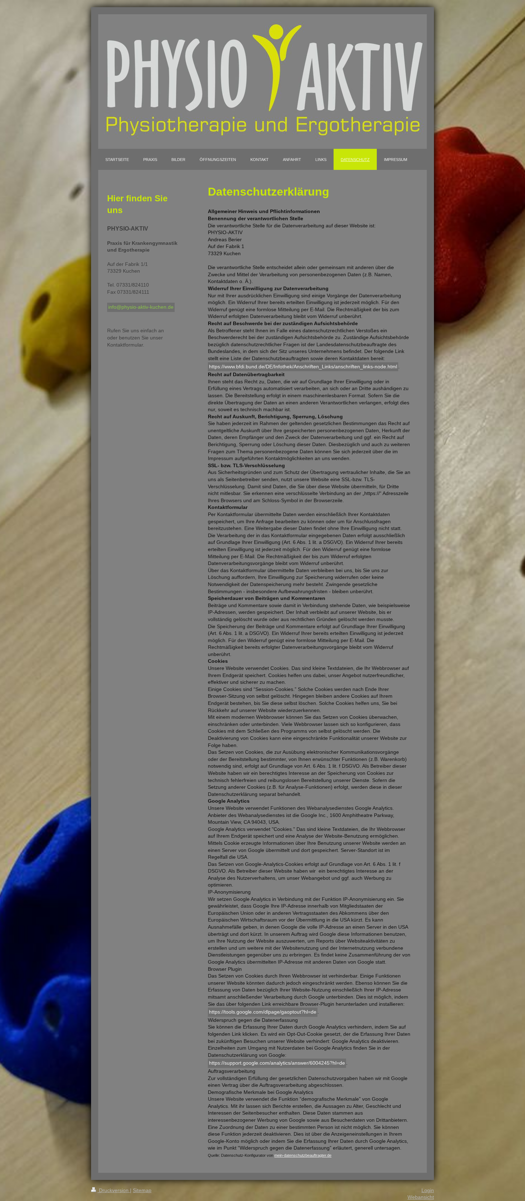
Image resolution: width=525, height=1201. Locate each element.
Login (427, 1190)
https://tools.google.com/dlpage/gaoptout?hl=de (262, 1012)
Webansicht (421, 1197)
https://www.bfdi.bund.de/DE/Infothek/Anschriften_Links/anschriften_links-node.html (303, 366)
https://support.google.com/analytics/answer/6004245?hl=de (277, 1063)
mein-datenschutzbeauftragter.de (302, 1155)
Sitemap (142, 1190)
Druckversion (114, 1190)
